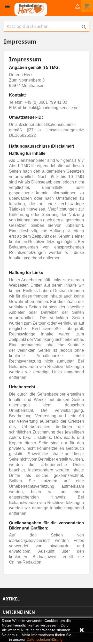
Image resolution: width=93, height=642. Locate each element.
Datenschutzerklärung (45, 639)
